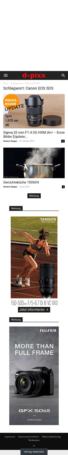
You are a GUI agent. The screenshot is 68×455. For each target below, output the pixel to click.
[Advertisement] (34, 35)
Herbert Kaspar (10, 141)
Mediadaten (34, 440)
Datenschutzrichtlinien (28, 436)
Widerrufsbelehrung (51, 436)
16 (63, 141)
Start (5, 83)
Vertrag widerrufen (34, 451)
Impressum (10, 436)
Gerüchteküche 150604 (21, 182)
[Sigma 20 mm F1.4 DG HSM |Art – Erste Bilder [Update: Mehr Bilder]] (34, 111)
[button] (5, 75)
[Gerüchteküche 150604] (34, 163)
